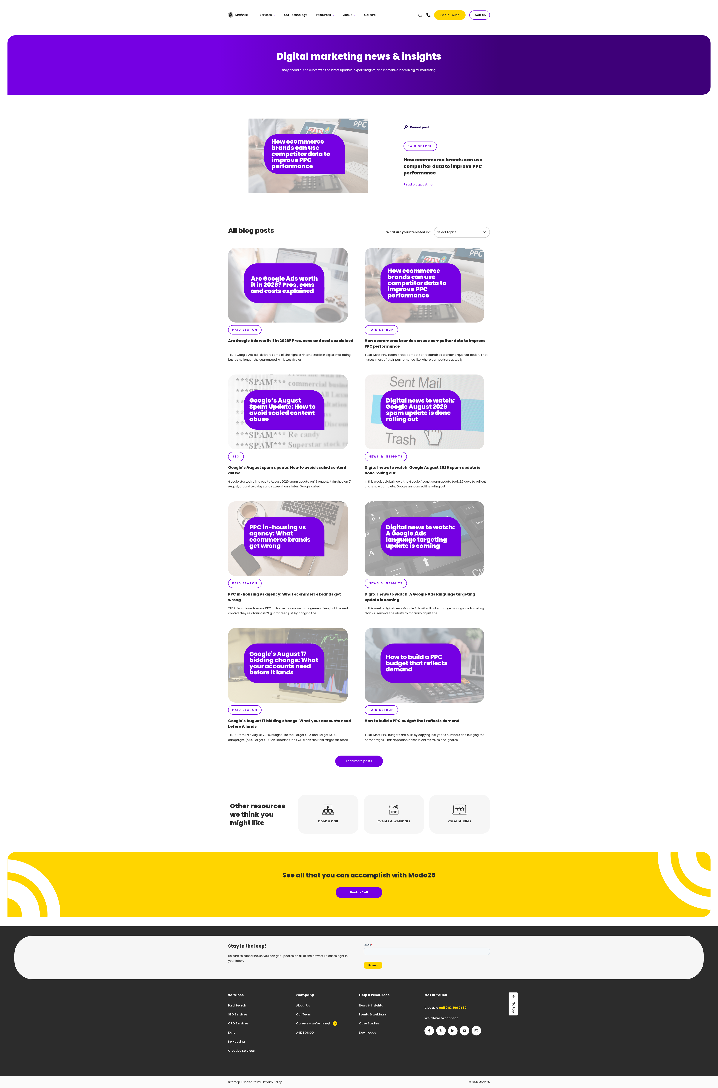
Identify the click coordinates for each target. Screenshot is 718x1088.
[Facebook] (429, 1030)
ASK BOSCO (305, 1032)
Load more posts (359, 761)
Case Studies (369, 1023)
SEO (236, 456)
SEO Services (237, 1014)
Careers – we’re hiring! (316, 1023)
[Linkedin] (453, 1030)
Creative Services (241, 1051)
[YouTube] (464, 1030)
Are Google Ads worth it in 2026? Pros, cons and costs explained (290, 340)
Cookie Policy (252, 1082)
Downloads (367, 1032)
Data (232, 1032)
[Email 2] (476, 1030)
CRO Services (238, 1023)
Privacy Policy (272, 1082)
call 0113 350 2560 (453, 1008)
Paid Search (420, 146)
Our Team (303, 1014)
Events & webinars (373, 1014)
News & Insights (386, 456)
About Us (303, 1005)
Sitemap (234, 1082)
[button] (420, 16)
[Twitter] (441, 1030)
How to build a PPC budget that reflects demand (412, 720)
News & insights (371, 1005)
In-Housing (236, 1041)
